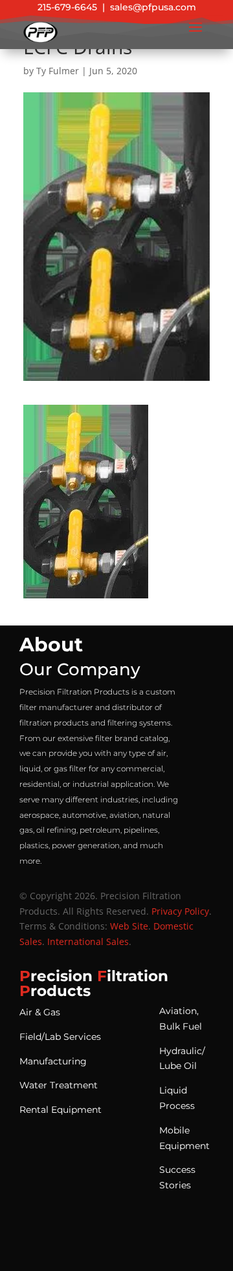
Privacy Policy (180, 911)
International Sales (88, 941)
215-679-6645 (67, 7)
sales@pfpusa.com (153, 7)
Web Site (129, 926)
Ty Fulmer (57, 71)
